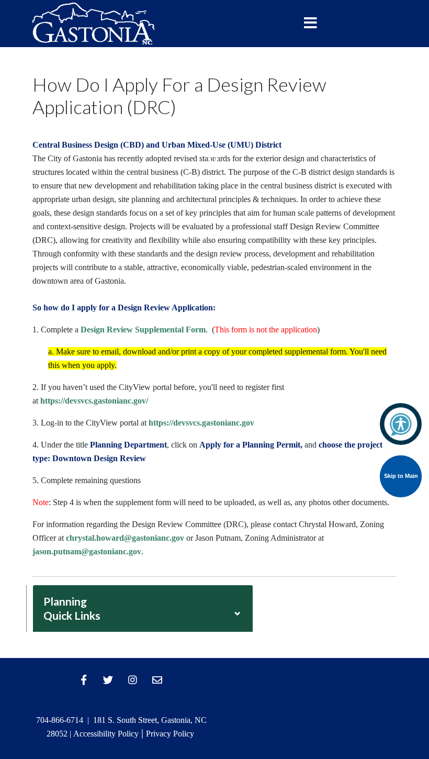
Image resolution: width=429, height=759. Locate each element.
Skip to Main (401, 476)
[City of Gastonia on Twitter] (108, 679)
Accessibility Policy (106, 733)
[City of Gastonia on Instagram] (132, 679)
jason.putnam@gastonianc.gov (86, 551)
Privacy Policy (170, 733)
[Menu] (310, 23)
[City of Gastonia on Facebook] (83, 679)
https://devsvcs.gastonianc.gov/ (94, 400)
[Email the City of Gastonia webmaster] (157, 679)
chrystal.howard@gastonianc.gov (125, 537)
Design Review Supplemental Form (143, 329)
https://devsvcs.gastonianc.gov (201, 422)
